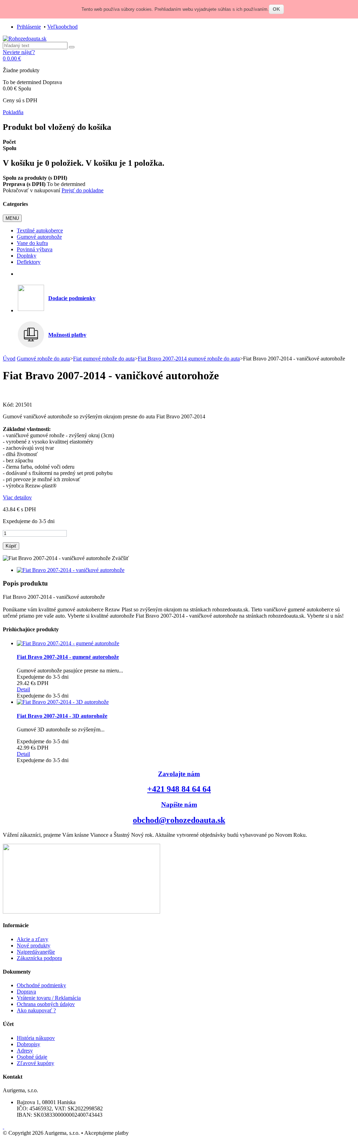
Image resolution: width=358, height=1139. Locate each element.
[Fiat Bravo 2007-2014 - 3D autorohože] (63, 702)
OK (276, 9)
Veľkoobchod (62, 27)
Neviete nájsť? (19, 52)
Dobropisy (28, 1044)
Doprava (26, 992)
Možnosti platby (67, 335)
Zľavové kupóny (35, 1063)
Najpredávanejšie (36, 952)
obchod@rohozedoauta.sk (179, 820)
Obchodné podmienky (41, 985)
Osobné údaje (32, 1057)
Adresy (25, 1051)
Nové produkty (33, 945)
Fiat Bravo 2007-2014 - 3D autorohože (62, 716)
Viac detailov (17, 497)
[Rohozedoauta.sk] (24, 39)
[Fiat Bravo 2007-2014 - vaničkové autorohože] (70, 570)
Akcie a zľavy (32, 939)
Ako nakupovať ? (36, 1010)
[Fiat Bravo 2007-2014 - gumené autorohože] (68, 643)
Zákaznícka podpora (39, 958)
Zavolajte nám (179, 773)
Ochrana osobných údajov (46, 1004)
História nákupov (36, 1038)
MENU (12, 218)
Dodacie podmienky (71, 298)
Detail (23, 689)
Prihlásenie (29, 27)
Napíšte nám (179, 804)
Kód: (9, 405)
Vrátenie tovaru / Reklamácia (49, 998)
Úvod (9, 359)
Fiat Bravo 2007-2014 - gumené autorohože (68, 657)
